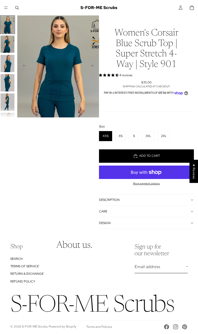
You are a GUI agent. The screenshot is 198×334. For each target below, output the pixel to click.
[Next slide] (93, 66)
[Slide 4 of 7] (7, 82)
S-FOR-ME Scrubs (34, 326)
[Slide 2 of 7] (7, 44)
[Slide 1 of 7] (7, 24)
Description (109, 200)
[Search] (17, 7)
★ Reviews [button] (194, 171)
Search (16, 259)
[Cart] (191, 7)
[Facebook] (166, 327)
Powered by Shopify (62, 326)
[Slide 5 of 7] (7, 102)
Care (103, 211)
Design (105, 223)
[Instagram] (175, 327)
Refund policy (22, 281)
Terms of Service (24, 266)
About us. (74, 245)
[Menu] (6, 8)
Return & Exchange (27, 274)
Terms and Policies (99, 327)
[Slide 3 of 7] (7, 63)
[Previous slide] (23, 66)
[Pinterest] (185, 327)
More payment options (146, 183)
